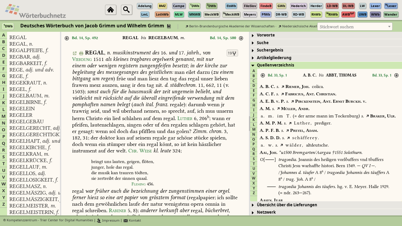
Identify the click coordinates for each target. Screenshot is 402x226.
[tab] (326, 35)
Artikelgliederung (274, 58)
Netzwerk (266, 212)
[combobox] (355, 26)
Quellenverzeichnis (275, 65)
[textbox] (355, 27)
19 (230, 53)
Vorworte (266, 35)
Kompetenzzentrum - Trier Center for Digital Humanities (50, 220)
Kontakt (134, 220)
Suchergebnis (270, 50)
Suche (263, 43)
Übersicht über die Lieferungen (287, 205)
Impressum (110, 220)
